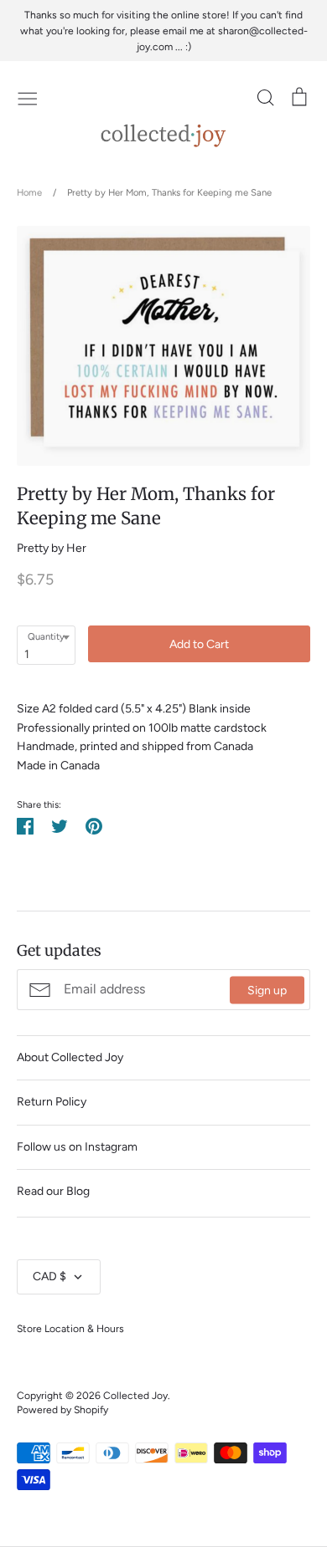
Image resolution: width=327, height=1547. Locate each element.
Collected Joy (135, 1395)
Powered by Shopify (62, 1409)
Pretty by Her (51, 548)
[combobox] (46, 644)
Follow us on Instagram (77, 1147)
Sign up (267, 990)
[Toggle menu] (28, 97)
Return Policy (51, 1102)
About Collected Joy (70, 1057)
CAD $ (49, 1276)
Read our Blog (53, 1191)
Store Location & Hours (70, 1328)
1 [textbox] (26, 654)
